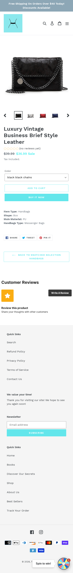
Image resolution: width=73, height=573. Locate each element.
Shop (10, 483)
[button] (22, 148)
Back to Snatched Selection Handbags (39, 257)
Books (11, 464)
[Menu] (67, 23)
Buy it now (36, 197)
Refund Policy (16, 351)
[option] (18, 115)
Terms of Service (18, 369)
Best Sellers (14, 501)
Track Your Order (18, 510)
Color (8, 171)
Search (11, 342)
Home (11, 455)
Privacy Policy (16, 360)
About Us (13, 492)
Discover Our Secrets (21, 473)
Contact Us (14, 379)
